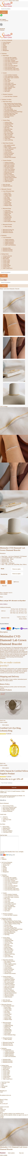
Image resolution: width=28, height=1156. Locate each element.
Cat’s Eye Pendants (8, 149)
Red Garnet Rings (8, 109)
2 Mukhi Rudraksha (9, 242)
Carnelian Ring (7, 125)
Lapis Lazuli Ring (8, 140)
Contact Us (5, 818)
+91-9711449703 (4, 20)
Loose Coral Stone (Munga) (11, 65)
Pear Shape (7, 197)
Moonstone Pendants (9, 172)
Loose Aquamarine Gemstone (11, 76)
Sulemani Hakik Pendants (10, 177)
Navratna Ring (7, 107)
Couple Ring (7, 210)
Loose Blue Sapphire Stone (10, 59)
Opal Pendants (7, 156)
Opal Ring (6, 117)
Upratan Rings (6, 120)
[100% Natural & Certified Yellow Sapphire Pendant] (14, 748)
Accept (1, 1117)
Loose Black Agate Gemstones (11, 77)
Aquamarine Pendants (9, 163)
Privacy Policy (6, 829)
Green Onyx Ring (8, 126)
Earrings (5, 46)
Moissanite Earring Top (8, 229)
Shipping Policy (6, 828)
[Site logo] (6, 4)
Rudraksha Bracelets (8, 250)
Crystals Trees (6, 266)
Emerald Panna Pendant (10, 157)
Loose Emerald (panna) (9, 67)
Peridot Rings (7, 130)
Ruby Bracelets (6, 184)
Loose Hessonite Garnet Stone (11, 68)
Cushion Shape (7, 195)
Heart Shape (7, 198)
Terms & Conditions (7, 830)
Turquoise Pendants (9, 180)
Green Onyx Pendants (9, 169)
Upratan (5, 73)
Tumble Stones (6, 257)
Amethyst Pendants (8, 162)
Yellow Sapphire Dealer (8, 810)
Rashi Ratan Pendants (8, 143)
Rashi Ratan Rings (7, 101)
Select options (11, 1153)
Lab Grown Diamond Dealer (10, 807)
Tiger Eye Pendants (9, 178)
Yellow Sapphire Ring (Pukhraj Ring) (13, 105)
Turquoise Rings (8, 136)
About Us (5, 817)
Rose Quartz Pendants (9, 176)
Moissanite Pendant (7, 224)
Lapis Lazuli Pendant (9, 170)
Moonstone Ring (8, 129)
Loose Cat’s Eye (8, 64)
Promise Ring (7, 218)
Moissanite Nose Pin (8, 231)
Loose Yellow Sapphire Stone (11, 61)
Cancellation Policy (7, 832)
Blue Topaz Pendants (9, 166)
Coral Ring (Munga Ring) (10, 110)
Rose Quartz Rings (8, 133)
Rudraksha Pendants (7, 249)
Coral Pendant (7, 150)
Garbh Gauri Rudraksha (10, 245)
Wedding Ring (7, 216)
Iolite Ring (6, 127)
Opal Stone (7, 91)
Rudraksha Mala (7, 248)
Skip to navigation (4, 0)
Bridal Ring (7, 214)
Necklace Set (6, 43)
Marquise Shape (8, 205)
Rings (4, 45)
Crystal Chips (6, 264)
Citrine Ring (7, 138)
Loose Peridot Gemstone (10, 84)
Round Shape (7, 193)
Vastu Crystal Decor (7, 268)
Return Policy (6, 826)
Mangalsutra (6, 50)
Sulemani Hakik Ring (9, 137)
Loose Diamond (6, 42)
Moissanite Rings (7, 208)
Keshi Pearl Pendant (9, 153)
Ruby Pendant (7, 146)
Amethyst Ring (7, 122)
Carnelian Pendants (8, 167)
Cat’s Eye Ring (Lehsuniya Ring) (12, 106)
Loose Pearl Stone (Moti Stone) (11, 69)
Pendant (5, 47)
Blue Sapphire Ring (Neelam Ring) (12, 103)
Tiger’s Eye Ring (8, 134)
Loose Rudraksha (7, 237)
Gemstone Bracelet (7, 256)
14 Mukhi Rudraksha (9, 241)
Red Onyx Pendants (9, 174)
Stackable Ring (7, 217)
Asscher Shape (7, 202)
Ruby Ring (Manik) (9, 115)
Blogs (4, 821)
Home (1, 288)
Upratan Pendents (7, 160)
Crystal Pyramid (6, 265)
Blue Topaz (7, 79)
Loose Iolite (7, 81)
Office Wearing (8, 226)
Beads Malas (6, 258)
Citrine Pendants (8, 181)
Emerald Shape (7, 200)
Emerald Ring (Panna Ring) (10, 113)
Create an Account (4, 1106)
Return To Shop (4, 1099)
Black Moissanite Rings (10, 221)
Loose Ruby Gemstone (9, 60)
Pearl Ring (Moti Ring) (9, 114)
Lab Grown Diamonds (9, 288)
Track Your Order (7, 819)
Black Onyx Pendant (9, 165)
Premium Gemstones (8, 94)
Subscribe (14, 787)
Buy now (21, 1153)
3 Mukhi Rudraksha (9, 243)
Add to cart (16, 581)
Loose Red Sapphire (9, 85)
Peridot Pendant (8, 173)
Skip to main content (14, 0)
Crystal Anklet (6, 262)
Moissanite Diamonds (8, 232)
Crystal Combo (6, 260)
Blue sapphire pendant (9, 145)
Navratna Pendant (8, 154)
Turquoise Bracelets (7, 186)
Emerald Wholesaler (7, 811)
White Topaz (7, 90)
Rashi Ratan (6, 55)
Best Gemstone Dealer (8, 805)
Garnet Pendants (8, 152)
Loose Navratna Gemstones (10, 63)
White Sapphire (8, 88)
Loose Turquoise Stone (9, 87)
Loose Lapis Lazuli (8, 83)
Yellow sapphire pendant (10, 147)
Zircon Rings (7, 220)
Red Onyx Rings (8, 131)
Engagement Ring (8, 212)
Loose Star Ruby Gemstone (10, 96)
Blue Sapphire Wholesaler (9, 808)
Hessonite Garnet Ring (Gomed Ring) (13, 111)
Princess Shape (7, 194)
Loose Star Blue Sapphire (10, 57)
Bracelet (5, 49)
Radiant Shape (7, 204)
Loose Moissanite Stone (8, 191)
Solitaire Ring (7, 213)
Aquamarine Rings (8, 123)
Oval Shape (7, 201)
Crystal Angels (6, 261)
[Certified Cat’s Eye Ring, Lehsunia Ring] (14, 705)
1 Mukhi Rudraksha (9, 239)
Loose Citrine (7, 80)
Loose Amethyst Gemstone (10, 75)
